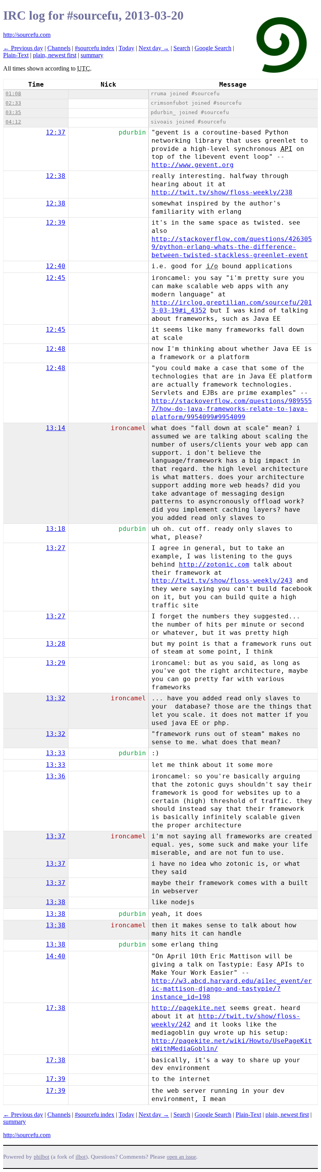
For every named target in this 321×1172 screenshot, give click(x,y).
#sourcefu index (94, 48)
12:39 (55, 222)
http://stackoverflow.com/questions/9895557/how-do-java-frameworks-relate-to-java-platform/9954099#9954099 (231, 409)
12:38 (55, 176)
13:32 (55, 698)
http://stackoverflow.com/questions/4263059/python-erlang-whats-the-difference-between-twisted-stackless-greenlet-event (231, 247)
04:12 (13, 122)
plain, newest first (54, 55)
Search (181, 48)
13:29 (55, 663)
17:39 (55, 1079)
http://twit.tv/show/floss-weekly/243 (221, 580)
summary (92, 55)
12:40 (55, 266)
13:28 (55, 643)
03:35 (13, 112)
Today (126, 48)
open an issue (181, 1157)
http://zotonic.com (214, 564)
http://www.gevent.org (192, 165)
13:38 (55, 902)
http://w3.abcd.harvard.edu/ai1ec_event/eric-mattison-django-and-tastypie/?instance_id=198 (231, 989)
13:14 (55, 428)
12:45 (55, 278)
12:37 (55, 132)
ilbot (81, 1157)
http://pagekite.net (188, 1008)
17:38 (55, 1008)
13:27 (55, 548)
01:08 (13, 93)
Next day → (154, 48)
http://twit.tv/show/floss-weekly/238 (221, 192)
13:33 (55, 753)
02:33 (13, 103)
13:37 (55, 836)
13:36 (55, 776)
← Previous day (23, 48)
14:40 (55, 956)
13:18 (55, 528)
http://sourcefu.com (26, 34)
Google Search (213, 48)
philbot (41, 1157)
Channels (58, 48)
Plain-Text (16, 55)
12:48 (55, 349)
